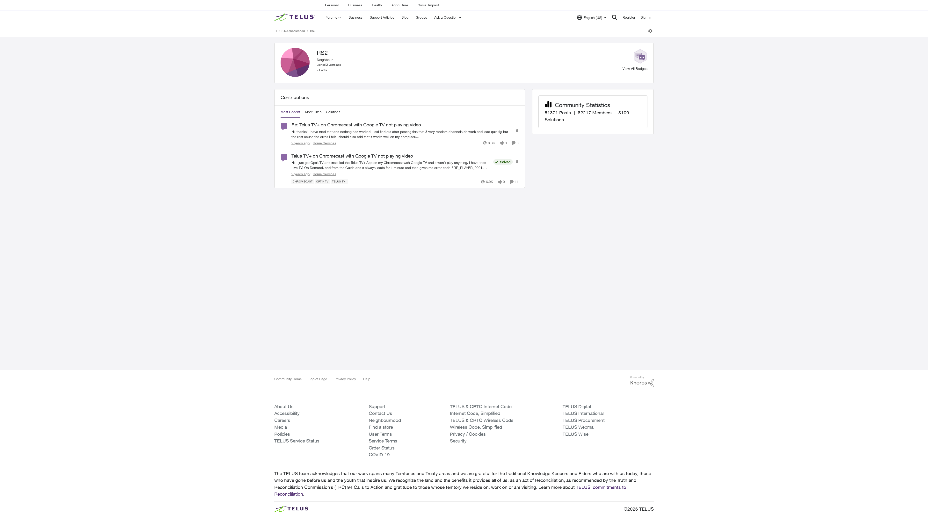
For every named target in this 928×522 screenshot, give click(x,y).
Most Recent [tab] (290, 112)
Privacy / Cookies (468, 434)
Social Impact (428, 5)
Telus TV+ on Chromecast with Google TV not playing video (352, 156)
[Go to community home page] (295, 17)
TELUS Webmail (579, 427)
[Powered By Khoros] (642, 381)
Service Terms (383, 440)
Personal (332, 5)
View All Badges (635, 68)
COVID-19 (379, 454)
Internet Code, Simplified (475, 413)
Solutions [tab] (333, 112)
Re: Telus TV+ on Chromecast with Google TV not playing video (356, 124)
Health (377, 5)
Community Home (288, 379)
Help (366, 379)
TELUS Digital (577, 406)
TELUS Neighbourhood (289, 31)
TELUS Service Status (296, 440)
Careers (282, 420)
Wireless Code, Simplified (476, 427)
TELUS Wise (575, 434)
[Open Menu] (650, 31)
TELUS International (583, 413)
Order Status (382, 447)
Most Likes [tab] (313, 112)
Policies (282, 434)
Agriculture (400, 5)
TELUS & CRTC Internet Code (481, 406)
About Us (284, 406)
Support (377, 406)
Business (355, 5)
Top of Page (318, 379)
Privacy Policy (345, 379)
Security (458, 440)
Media (280, 427)
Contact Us (380, 413)
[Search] (614, 17)
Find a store (381, 427)
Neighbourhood (385, 420)
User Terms (380, 434)
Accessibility (287, 413)
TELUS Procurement (584, 420)
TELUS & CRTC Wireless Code (481, 420)
